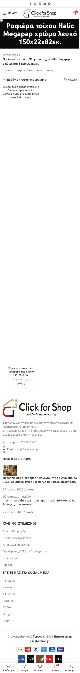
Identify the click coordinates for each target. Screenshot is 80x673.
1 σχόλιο (29, 489)
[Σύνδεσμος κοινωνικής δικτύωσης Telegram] (49, 3)
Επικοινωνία (10, 558)
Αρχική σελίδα (11, 54)
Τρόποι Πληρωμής (14, 531)
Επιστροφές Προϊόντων (17, 538)
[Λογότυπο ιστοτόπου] (40, 13)
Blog (6, 620)
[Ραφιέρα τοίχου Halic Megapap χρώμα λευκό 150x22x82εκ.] (21, 225)
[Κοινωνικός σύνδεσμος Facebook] (30, 3)
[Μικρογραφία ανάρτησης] (10, 470)
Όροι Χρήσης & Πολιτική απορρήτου (25, 551)
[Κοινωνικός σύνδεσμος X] (35, 3)
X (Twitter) (9, 594)
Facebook (9, 587)
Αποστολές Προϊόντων (17, 544)
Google (7, 614)
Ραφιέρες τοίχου (20, 379)
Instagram (9, 580)
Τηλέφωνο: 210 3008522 (21, 442)
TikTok (7, 607)
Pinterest (9, 600)
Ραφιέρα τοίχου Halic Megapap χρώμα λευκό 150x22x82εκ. (21, 372)
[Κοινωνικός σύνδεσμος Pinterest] (40, 3)
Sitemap (8, 564)
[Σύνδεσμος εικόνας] (37, 407)
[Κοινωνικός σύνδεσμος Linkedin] (44, 3)
